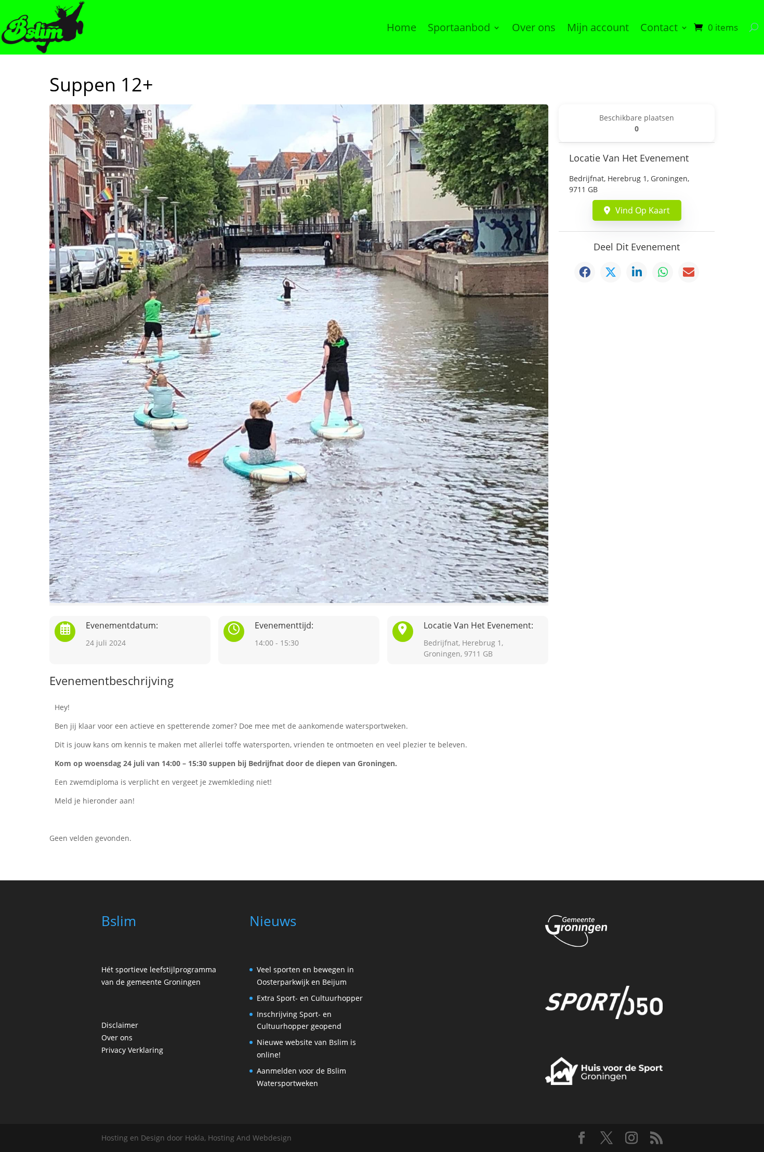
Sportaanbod (459, 27)
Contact (659, 27)
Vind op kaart (642, 210)
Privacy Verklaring (132, 1050)
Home (401, 27)
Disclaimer (119, 1025)
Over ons (534, 27)
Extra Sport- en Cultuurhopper (310, 998)
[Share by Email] (688, 272)
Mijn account (598, 27)
